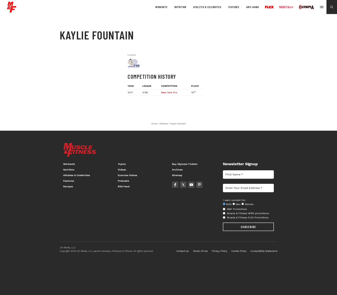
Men (238, 204)
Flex (269, 7)
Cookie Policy (239, 251)
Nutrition (180, 7)
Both (229, 204)
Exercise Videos (127, 175)
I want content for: (234, 200)
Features (233, 7)
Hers (286, 7)
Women (249, 204)
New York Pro (169, 92)
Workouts (161, 7)
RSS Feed (124, 186)
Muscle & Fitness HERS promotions (248, 213)
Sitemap (177, 175)
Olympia (306, 7)
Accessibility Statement (263, 251)
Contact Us (182, 251)
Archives (177, 169)
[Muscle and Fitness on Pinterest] (199, 185)
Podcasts (123, 180)
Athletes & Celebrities (207, 7)
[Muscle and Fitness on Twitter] (183, 185)
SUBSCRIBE (248, 227)
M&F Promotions (237, 209)
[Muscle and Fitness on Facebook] (175, 185)
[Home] (11, 11)
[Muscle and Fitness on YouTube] (191, 185)
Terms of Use (200, 251)
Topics (122, 164)
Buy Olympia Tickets (184, 164)
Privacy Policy (219, 251)
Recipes (68, 186)
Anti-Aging (252, 7)
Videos (122, 169)
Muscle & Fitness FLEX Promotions (247, 217)
